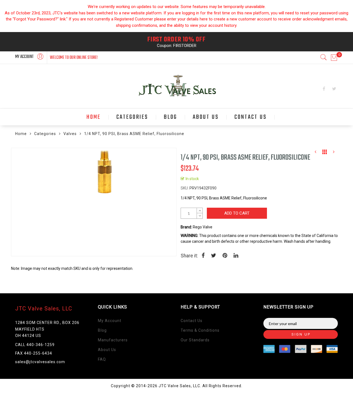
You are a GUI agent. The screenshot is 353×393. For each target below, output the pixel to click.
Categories (45, 133)
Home (21, 133)
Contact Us (191, 320)
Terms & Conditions (200, 330)
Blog (102, 330)
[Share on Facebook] (203, 256)
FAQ (102, 359)
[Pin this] (225, 256)
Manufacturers (113, 340)
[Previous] (315, 153)
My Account (109, 320)
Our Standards (195, 340)
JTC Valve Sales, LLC (43, 308)
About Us (107, 349)
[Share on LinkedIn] (236, 256)
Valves (70, 133)
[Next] (334, 153)
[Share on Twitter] (213, 256)
